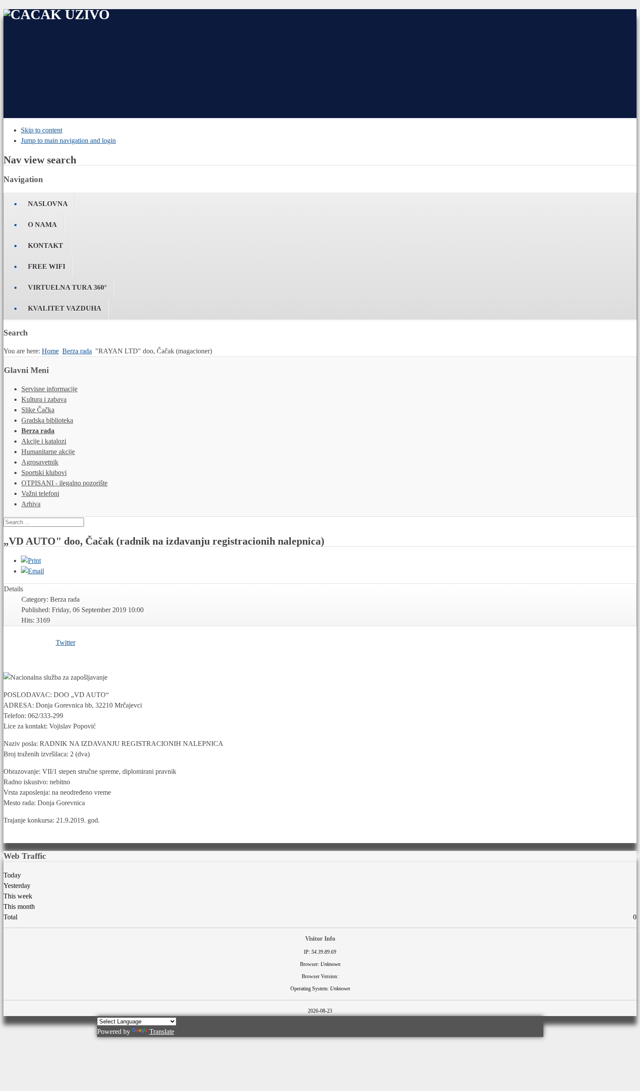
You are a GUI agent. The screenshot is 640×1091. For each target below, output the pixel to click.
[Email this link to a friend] (32, 571)
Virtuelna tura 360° (67, 287)
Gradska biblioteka (47, 420)
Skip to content (41, 130)
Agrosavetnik (39, 462)
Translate (161, 1031)
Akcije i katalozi (43, 441)
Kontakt (45, 245)
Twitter (65, 642)
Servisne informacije (49, 389)
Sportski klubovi (44, 472)
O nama (42, 224)
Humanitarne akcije (48, 451)
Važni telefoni (40, 493)
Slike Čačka (37, 409)
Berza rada (77, 351)
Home (50, 351)
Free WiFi (46, 266)
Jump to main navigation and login (68, 140)
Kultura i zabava (44, 399)
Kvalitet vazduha (64, 308)
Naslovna (48, 203)
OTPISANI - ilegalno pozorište (64, 483)
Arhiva (30, 504)
